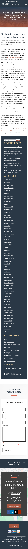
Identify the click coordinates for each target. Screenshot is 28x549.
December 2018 (8, 283)
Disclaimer (5, 443)
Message (5, 425)
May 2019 (7, 269)
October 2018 (8, 288)
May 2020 (7, 250)
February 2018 (8, 310)
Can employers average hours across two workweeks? (13, 148)
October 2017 (8, 321)
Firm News (18, 42)
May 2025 (7, 193)
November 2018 (8, 285)
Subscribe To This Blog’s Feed (13, 368)
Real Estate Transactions (11, 355)
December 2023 (8, 209)
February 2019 (8, 277)
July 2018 (7, 296)
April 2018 (7, 304)
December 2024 (8, 199)
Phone (4, 412)
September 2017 (9, 323)
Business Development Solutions (11, 541)
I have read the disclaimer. (12, 445)
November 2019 (8, 256)
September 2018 (9, 291)
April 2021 (7, 239)
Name (4, 406)
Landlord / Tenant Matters (11, 350)
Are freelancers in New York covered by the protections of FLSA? (12, 165)
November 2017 (8, 318)
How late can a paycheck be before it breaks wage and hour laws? (13, 154)
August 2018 (8, 293)
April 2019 (7, 272)
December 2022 (8, 220)
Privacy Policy (20, 539)
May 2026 (7, 182)
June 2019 (7, 266)
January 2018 (8, 312)
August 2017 (8, 326)
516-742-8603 (15, 494)
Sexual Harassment (10, 358)
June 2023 (7, 215)
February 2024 (8, 207)
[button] (26, 4)
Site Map (12, 539)
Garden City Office (14, 506)
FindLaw (24, 541)
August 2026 (8, 179)
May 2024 (7, 204)
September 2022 (9, 223)
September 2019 (9, 258)
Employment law (9, 342)
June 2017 (7, 331)
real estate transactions (13, 57)
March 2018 (7, 307)
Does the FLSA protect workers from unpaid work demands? (13, 171)
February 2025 (8, 196)
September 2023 (9, 212)
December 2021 (8, 231)
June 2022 (7, 226)
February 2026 (8, 185)
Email (5, 419)
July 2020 (7, 247)
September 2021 (9, 234)
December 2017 (8, 315)
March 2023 (7, 217)
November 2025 (8, 188)
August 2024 (8, 201)
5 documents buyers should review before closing (12, 159)
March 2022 (7, 228)
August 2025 (8, 190)
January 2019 (8, 280)
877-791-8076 (17, 1)
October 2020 (8, 245)
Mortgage (7, 353)
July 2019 (7, 264)
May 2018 (7, 302)
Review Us (14, 526)
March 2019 (7, 274)
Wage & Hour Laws (9, 361)
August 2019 (8, 261)
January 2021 (8, 242)
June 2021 (7, 236)
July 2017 (7, 329)
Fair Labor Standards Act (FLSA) (13, 344)
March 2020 (7, 253)
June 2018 (7, 299)
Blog (5, 339)
